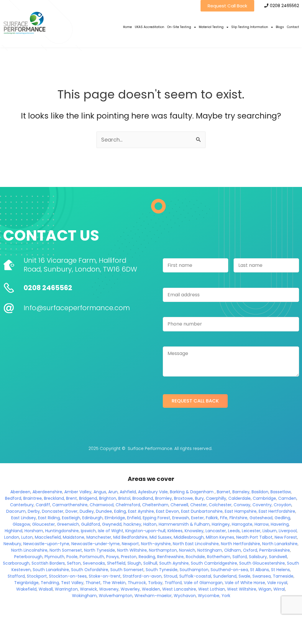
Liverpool (288, 531)
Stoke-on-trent (105, 576)
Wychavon (185, 596)
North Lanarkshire (280, 544)
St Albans (259, 570)
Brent (71, 498)
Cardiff (43, 505)
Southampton (194, 570)
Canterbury (22, 505)
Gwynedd (112, 524)
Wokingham (84, 596)
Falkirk (212, 518)
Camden (287, 498)
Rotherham (218, 557)
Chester (198, 505)
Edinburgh (92, 518)
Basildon (260, 492)
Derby (34, 511)
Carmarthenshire (70, 505)
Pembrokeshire (274, 550)
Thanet (93, 583)
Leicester (251, 531)
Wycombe (208, 596)
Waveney (109, 589)
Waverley (130, 589)
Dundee (104, 511)
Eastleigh (71, 518)
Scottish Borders (48, 563)
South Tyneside (162, 570)
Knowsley (194, 531)
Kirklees (175, 531)
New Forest (286, 537)
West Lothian (211, 589)
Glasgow (21, 524)
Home (127, 27)
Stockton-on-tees (68, 576)
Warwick (88, 589)
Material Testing (211, 27)
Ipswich (88, 531)
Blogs (280, 27)
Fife (223, 518)
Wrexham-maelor (153, 596)
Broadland (142, 498)
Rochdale (195, 557)
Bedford (13, 498)
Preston (129, 557)
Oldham (232, 550)
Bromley (163, 498)
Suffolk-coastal (195, 576)
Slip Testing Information (249, 27)
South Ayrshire (174, 563)
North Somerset (66, 550)
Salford (239, 557)
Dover (71, 511)
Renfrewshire (170, 557)
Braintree (32, 498)
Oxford (250, 550)
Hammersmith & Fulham (184, 524)
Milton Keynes (220, 537)
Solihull (150, 563)
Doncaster (52, 511)
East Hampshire (241, 511)
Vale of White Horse (245, 583)
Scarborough (16, 563)
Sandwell (278, 557)
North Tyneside (99, 550)
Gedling (282, 518)
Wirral (279, 589)
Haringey (221, 524)
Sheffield (116, 563)
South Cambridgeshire (214, 563)
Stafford (16, 576)
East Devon (167, 511)
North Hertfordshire (240, 544)
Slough (134, 563)
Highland (13, 531)
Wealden (151, 589)
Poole (72, 557)
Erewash (180, 518)
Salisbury (258, 557)
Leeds (234, 531)
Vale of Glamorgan (203, 583)
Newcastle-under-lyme (95, 544)
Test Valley (72, 583)
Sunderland (225, 576)
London (11, 537)
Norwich (187, 550)
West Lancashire (179, 589)
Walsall (46, 589)
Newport (130, 544)
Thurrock (137, 583)
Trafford (173, 583)
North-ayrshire (156, 544)
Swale (244, 576)
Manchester (98, 537)
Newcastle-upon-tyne (46, 544)
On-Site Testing (179, 27)
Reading (147, 557)
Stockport (37, 576)
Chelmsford (128, 505)
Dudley (87, 511)
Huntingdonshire (62, 531)
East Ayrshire (141, 511)
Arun (113, 492)
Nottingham (209, 550)
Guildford (90, 524)
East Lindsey (23, 518)
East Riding (49, 518)
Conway (242, 505)
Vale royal (277, 583)
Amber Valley (77, 492)
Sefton (74, 563)
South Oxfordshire (89, 570)
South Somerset (127, 570)
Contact (293, 27)
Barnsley (241, 492)
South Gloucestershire (262, 563)
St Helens (280, 570)
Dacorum (16, 511)
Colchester (220, 505)
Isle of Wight (110, 531)
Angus (99, 492)
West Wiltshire (241, 589)
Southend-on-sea (229, 570)
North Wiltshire (132, 550)
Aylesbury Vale (153, 492)
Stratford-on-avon (142, 576)
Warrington (66, 589)
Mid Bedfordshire (130, 537)
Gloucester (43, 524)
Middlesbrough (189, 537)
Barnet (223, 492)
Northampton (163, 550)
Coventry (262, 505)
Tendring (50, 583)
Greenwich (68, 524)
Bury (199, 498)
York (225, 596)
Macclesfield (48, 537)
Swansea (261, 576)
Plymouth (54, 557)
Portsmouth (92, 557)
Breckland (54, 498)
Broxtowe (183, 498)
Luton (27, 537)
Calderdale (239, 498)
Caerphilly (216, 498)
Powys (112, 557)
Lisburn (269, 531)
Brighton (107, 498)
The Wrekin (114, 583)
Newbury (12, 544)
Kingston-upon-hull (145, 531)
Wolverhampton (115, 596)
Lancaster (216, 531)
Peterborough (28, 557)
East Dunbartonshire (202, 511)
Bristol (124, 498)
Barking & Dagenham (192, 492)
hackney (132, 524)
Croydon (282, 505)
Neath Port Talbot (254, 537)
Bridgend (88, 498)
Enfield (134, 518)
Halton (150, 524)
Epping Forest (156, 518)
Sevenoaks (94, 563)
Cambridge (264, 498)
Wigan (264, 589)
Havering (280, 524)
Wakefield (26, 589)
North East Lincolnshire (196, 544)
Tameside (283, 576)
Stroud (170, 576)
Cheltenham (155, 505)
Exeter (197, 518)
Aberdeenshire (47, 492)
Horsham (33, 531)
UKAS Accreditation (149, 27)
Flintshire (238, 518)
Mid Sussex (161, 537)
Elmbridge (115, 518)
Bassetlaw (280, 492)
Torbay (155, 583)
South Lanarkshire (51, 570)
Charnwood (102, 505)
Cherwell (179, 505)
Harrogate (242, 524)
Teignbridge (26, 583)
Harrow (262, 524)
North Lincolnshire (29, 550)
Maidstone (73, 537)
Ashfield (128, 492)
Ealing (120, 511)
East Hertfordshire (277, 511)
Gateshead (261, 518)
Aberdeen (20, 492)
